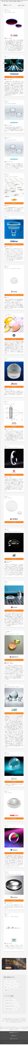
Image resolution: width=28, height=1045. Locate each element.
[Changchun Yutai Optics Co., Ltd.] (14, 607)
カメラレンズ (16, 984)
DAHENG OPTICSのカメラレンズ (11, 1003)
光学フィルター (8, 987)
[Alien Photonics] (14, 709)
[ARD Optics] (14, 383)
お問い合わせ (14, 203)
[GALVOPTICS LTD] (14, 122)
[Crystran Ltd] (14, 897)
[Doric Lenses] (14, 778)
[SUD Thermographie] (14, 335)
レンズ (6, 981)
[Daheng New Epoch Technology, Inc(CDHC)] (14, 35)
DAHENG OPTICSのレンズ (10, 1000)
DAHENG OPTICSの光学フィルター (12, 1006)
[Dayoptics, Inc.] (14, 849)
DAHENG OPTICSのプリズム (10, 1008)
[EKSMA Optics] (14, 423)
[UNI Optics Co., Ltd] (14, 555)
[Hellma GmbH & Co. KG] (14, 241)
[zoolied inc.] (14, 656)
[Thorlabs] (14, 815)
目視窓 (20, 987)
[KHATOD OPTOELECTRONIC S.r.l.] (14, 291)
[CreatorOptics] (14, 471)
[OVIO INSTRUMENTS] (14, 199)
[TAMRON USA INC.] (14, 74)
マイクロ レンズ (8, 984)
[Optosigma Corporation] (14, 519)
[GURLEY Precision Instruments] (14, 940)
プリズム (15, 987)
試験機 (6, 990)
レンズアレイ (12, 981)
